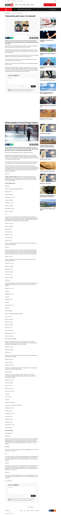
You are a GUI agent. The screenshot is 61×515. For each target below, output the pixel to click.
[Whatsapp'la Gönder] (12, 38)
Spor (20, 4)
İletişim (28, 510)
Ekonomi (24, 4)
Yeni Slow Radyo (30, 507)
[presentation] (8, 9)
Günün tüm (52, 9)
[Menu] (45, 5)
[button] (33, 38)
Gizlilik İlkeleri (32, 510)
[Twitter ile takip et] (52, 511)
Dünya (28, 4)
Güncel (16, 4)
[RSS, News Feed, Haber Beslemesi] (55, 511)
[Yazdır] (30, 38)
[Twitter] (8, 38)
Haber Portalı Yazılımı (10, 513)
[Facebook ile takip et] (50, 511)
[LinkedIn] (10, 38)
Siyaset (32, 4)
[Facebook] (6, 38)
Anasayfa (21, 510)
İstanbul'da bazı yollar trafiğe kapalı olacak (24, 9)
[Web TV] (53, 0)
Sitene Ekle (37, 510)
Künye (25, 510)
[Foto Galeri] (55, 0)
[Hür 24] (9, 4)
